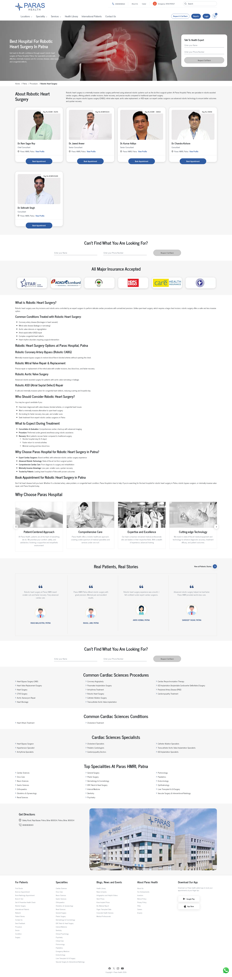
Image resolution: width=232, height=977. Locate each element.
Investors (140, 895)
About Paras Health (147, 882)
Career (144, 3)
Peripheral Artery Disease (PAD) (169, 689)
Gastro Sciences (23, 785)
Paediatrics (162, 776)
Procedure (34, 83)
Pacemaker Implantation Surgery (99, 685)
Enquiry (139, 912)
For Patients (21, 882)
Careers (139, 909)
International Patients (92, 16)
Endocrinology (163, 780)
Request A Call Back (180, 16)
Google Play (191, 898)
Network (18, 912)
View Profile (40, 151)
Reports (196, 16)
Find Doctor (19, 888)
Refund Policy (141, 898)
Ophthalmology (163, 785)
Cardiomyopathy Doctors (96, 751)
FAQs (139, 905)
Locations (25, 16)
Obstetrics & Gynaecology (27, 793)
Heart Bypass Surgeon (25, 743)
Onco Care (21, 776)
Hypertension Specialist (25, 747)
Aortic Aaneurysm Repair (26, 697)
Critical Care (60, 940)
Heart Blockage (22, 701)
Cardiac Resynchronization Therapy (171, 681)
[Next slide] (216, 526)
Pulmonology (163, 772)
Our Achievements (143, 891)
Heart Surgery (22, 689)
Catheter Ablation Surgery (97, 697)
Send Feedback (20, 923)
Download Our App (188, 882)
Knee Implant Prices (103, 902)
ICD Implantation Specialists (168, 751)
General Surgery (93, 772)
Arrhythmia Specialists (25, 751)
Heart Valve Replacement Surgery (29, 685)
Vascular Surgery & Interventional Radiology (174, 793)
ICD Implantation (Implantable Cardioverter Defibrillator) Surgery (181, 685)
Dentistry (90, 793)
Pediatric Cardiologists (95, 747)
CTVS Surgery (22, 693)
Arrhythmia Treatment (95, 689)
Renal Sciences (22, 797)
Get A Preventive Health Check (25, 902)
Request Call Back (204, 60)
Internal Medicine (93, 789)
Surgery (17, 937)
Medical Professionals (104, 916)
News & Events (102, 891)
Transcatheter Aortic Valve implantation (102, 701)
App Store (190, 906)
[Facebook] (109, 968)
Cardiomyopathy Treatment (168, 693)
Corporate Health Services (105, 912)
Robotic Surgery (20, 905)
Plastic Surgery (93, 776)
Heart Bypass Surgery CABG (27, 681)
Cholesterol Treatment (95, 722)
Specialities (62, 882)
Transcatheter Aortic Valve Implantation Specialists (177, 747)
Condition (18, 933)
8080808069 (120, 4)
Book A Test (19, 898)
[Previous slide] (15, 526)
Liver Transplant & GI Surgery (169, 789)
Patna (25, 83)
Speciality (40, 16)
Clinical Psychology (62, 933)
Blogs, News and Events (109, 882)
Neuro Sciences (23, 780)
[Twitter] (114, 968)
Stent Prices (100, 898)
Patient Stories (20, 916)
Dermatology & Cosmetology (98, 780)
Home (17, 83)
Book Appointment (39, 161)
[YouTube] (122, 968)
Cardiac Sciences (23, 772)
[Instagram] (118, 968)
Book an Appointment (22, 891)
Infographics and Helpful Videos (107, 895)
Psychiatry (91, 797)
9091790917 (170, 3)
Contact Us (110, 16)
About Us (135, 3)
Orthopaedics (22, 789)
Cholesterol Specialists (95, 743)
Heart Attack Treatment (25, 722)
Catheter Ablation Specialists (168, 743)
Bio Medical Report (103, 905)
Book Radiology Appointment (25, 895)
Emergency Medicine (62, 951)
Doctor (17, 930)
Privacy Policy (141, 902)
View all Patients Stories (203, 566)
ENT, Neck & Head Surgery (97, 785)
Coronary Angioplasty (95, 681)
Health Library (71, 16)
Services (55, 16)
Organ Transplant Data (104, 909)
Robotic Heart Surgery (95, 693)
